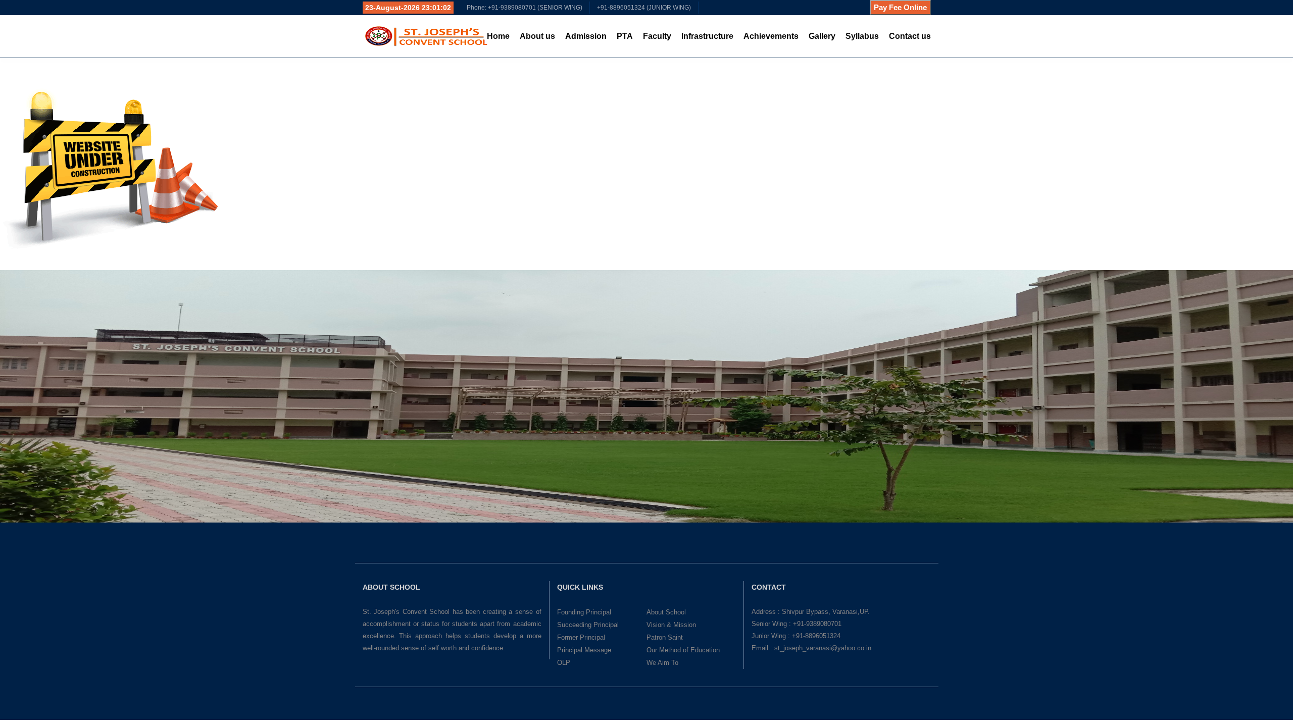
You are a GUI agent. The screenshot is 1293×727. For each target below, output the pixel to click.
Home (498, 36)
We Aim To (662, 662)
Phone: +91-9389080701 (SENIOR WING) (524, 7)
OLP (563, 662)
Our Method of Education (683, 650)
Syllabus (862, 36)
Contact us (910, 36)
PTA (625, 36)
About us (537, 36)
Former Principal (581, 637)
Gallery (822, 36)
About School (666, 612)
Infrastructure (707, 36)
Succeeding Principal (588, 625)
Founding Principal (584, 612)
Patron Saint (664, 637)
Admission (586, 36)
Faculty (657, 36)
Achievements (771, 36)
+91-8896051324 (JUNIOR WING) (644, 7)
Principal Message (584, 650)
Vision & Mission (671, 625)
